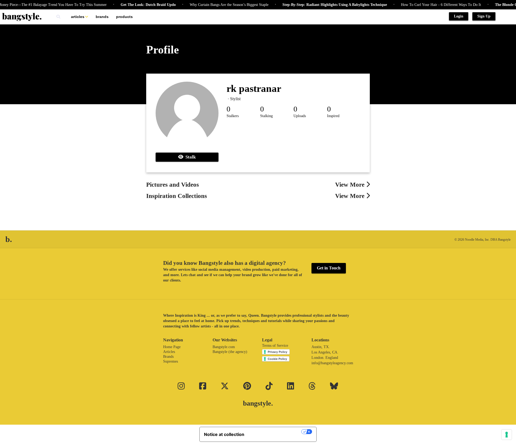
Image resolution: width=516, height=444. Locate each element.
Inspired (333, 116)
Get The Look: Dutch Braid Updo (142, 5)
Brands (102, 17)
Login (458, 16)
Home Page (172, 347)
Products (124, 17)
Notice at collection (224, 434)
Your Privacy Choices (275, 431)
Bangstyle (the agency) (230, 352)
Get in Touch (329, 268)
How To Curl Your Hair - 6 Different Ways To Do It (435, 5)
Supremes (170, 361)
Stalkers (233, 116)
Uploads (299, 116)
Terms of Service (275, 346)
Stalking (266, 116)
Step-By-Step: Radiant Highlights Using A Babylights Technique (328, 5)
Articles (77, 17)
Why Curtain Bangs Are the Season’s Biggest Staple (223, 5)
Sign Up (483, 16)
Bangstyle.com (224, 347)
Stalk (189, 157)
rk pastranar (254, 88)
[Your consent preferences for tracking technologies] (506, 434)
